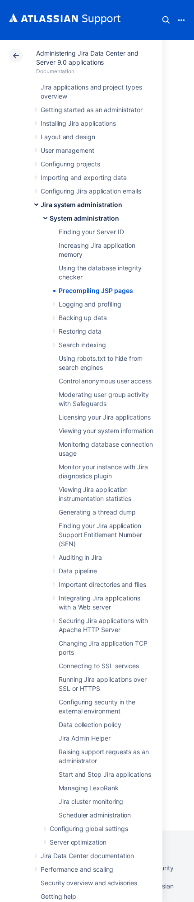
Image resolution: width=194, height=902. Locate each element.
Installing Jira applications (78, 123)
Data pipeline (78, 571)
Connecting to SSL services (99, 666)
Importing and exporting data (84, 177)
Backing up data (83, 317)
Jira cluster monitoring (91, 801)
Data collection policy (90, 724)
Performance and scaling (77, 869)
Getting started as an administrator (92, 109)
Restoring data (80, 331)
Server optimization (78, 842)
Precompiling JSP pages (96, 290)
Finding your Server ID (91, 232)
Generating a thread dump (97, 512)
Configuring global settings (89, 828)
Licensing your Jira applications (105, 417)
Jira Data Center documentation (87, 855)
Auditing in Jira (80, 557)
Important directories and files (102, 584)
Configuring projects (70, 164)
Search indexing (82, 345)
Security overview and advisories (89, 883)
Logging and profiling (90, 304)
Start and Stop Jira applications (105, 774)
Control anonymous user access (105, 381)
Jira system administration (81, 204)
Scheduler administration (95, 815)
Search (166, 20)
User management (67, 150)
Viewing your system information (106, 430)
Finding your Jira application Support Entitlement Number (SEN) (100, 535)
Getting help (58, 896)
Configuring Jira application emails (91, 191)
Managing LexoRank (89, 788)
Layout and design (68, 137)
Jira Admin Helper (85, 738)
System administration (84, 218)
